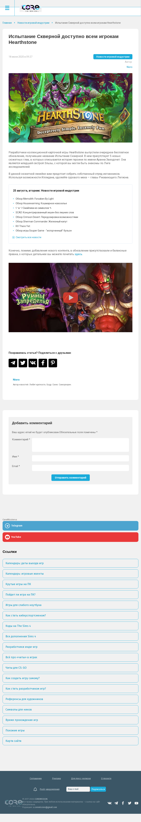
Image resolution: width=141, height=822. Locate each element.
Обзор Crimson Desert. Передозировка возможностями (47, 217)
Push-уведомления (49, 789)
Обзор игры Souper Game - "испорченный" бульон (44, 230)
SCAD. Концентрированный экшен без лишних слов (45, 212)
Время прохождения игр (22, 720)
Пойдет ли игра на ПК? (20, 594)
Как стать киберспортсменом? (26, 615)
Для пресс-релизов (81, 778)
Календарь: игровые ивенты (25, 573)
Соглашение (36, 778)
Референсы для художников (24, 699)
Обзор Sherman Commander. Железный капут (41, 221)
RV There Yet (23, 226)
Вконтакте (109, 803)
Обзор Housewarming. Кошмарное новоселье (41, 203)
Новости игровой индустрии (112, 56)
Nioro (129, 67)
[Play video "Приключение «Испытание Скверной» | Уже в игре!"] (70, 297)
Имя (15, 456)
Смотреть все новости (28, 237)
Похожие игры (15, 730)
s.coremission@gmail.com (45, 807)
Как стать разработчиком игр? (26, 688)
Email (16, 466)
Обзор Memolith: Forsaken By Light (35, 198)
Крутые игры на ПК (18, 584)
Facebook (123, 803)
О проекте (106, 778)
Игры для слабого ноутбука (23, 605)
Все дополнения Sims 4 (21, 636)
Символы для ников (19, 709)
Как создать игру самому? (23, 678)
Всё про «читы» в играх (21, 657)
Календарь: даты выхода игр (25, 563)
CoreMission (31, 8)
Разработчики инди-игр (21, 646)
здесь (78, 254)
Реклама (56, 778)
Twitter (130, 803)
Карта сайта (13, 741)
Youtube (136, 803)
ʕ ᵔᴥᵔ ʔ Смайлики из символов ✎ (34, 208)
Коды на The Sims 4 (18, 626)
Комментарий (21, 439)
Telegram (116, 803)
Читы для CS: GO (16, 667)
